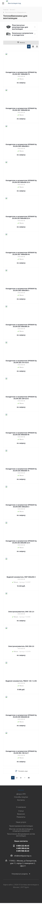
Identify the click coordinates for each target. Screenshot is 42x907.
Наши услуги (21, 822)
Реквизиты (21, 817)
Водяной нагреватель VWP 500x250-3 (21, 577)
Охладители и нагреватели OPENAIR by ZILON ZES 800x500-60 (21, 716)
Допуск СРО (21, 794)
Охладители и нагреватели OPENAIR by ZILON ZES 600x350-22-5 (21, 181)
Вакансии (21, 814)
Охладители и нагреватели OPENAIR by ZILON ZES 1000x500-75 (21, 73)
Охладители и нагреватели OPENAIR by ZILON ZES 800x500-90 (21, 433)
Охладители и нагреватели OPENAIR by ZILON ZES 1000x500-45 (21, 253)
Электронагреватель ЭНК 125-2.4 (21, 611)
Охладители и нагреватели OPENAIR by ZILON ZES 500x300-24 (21, 325)
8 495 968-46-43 (22, 851)
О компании (21, 807)
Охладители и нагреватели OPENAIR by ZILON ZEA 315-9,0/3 (21, 361)
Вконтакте (15, 895)
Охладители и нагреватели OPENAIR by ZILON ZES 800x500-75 (21, 470)
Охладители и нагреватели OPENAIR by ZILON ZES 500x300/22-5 (21, 217)
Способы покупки (21, 797)
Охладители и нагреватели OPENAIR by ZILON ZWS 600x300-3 (21, 289)
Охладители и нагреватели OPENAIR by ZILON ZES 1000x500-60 (21, 109)
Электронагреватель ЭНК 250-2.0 (21, 646)
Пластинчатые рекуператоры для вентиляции (20, 27)
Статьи (21, 811)
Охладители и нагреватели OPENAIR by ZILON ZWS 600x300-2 (21, 145)
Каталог (21, 790)
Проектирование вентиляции (21, 826)
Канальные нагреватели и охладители (22, 34)
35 (29, 778)
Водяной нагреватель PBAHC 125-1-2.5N (21, 681)
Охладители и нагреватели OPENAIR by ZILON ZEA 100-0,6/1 (21, 752)
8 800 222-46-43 (22, 846)
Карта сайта (7, 885)
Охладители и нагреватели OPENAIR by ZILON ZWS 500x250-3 (21, 506)
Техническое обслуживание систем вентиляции (21, 835)
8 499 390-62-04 (22, 848)
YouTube (26, 895)
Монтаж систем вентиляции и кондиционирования (21, 830)
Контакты (21, 800)
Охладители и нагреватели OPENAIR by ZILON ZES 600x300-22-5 (21, 542)
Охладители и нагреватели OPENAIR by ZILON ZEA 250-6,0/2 (21, 397)
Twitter (21, 895)
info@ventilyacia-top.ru (22, 856)
